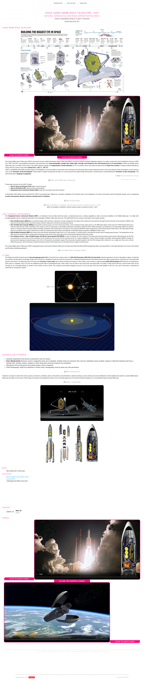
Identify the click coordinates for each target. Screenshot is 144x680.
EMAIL (18, 513)
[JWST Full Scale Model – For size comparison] (61, 180)
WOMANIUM (58, 3)
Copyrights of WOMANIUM (122, 677)
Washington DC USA (21, 677)
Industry (83, 3)
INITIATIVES (71, 3)
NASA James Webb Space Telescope (129, 175)
